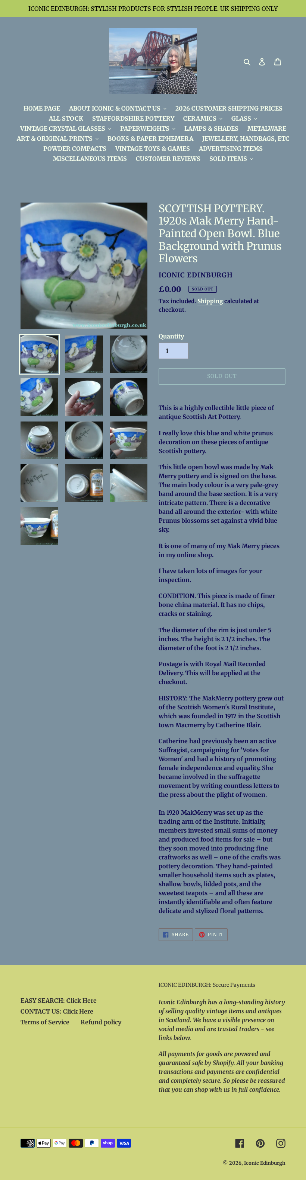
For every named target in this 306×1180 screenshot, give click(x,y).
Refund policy (101, 1022)
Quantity (171, 336)
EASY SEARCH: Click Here (59, 1000)
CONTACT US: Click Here (57, 1011)
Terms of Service (45, 1022)
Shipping (210, 301)
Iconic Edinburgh (264, 1163)
